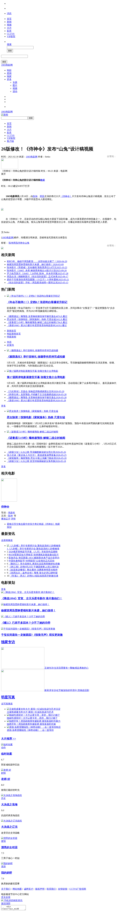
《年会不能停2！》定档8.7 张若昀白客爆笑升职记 (37, 302)
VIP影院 (11, 36)
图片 (15, 85)
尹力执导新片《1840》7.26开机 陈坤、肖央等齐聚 (37, 273)
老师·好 (5, 779)
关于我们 (5, 889)
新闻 (9, 22)
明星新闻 (11, 337)
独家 (9, 76)
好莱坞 (10, 345)
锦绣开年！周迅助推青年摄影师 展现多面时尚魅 (31, 724)
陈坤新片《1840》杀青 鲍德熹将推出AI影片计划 (37, 270)
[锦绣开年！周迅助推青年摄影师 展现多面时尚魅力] (33, 721)
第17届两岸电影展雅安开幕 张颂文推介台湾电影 (36, 377)
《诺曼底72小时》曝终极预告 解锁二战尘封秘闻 (37, 322)
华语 (9, 342)
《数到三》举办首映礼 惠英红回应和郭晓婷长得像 (34, 564)
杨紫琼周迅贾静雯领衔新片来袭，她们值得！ (35, 264)
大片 (9, 28)
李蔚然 (11, 512)
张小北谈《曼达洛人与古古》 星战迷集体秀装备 (36, 455)
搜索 (9, 44)
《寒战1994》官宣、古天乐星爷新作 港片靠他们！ (31, 598)
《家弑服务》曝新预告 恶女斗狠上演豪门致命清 (36, 458)
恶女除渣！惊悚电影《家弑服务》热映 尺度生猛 (37, 319)
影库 (9, 31)
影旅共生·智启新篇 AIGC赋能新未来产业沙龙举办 (34, 557)
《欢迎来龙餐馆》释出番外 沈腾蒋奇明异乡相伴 (33, 570)
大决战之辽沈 (9, 826)
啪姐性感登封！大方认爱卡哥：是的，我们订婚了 (32, 718)
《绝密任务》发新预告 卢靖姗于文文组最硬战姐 (36, 394)
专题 (15, 82)
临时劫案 (6, 753)
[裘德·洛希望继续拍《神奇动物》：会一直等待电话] (34, 727)
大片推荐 (8, 738)
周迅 (42, 196)
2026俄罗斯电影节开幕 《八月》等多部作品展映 (33, 551)
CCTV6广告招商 (77, 889)
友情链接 (62, 889)
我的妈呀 (6, 872)
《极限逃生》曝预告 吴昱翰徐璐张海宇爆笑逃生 (37, 316)
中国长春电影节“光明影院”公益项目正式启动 (31, 560)
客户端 (10, 141)
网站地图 (17, 889)
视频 (9, 25)
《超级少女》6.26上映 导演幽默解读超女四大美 (36, 452)
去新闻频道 (7, 540)
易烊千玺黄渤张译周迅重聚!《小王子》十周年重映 (38, 279)
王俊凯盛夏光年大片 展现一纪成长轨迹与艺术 (30, 712)
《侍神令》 (66, 196)
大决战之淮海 (9, 804)
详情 (13, 518)
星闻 (9, 73)
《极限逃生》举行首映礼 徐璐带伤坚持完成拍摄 (36, 356)
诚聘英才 (28, 889)
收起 (42, 180)
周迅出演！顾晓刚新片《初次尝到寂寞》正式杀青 (37, 276)
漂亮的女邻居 (9, 847)
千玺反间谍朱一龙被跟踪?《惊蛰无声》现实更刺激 (32, 634)
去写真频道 (7, 703)
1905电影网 (7, 65)
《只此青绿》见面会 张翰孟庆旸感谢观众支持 (35, 391)
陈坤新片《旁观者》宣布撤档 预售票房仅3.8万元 (37, 267)
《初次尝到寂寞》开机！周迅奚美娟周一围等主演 (37, 282)
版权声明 (39, 889)
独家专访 (8, 642)
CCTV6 (10, 34)
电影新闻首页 (14, 334)
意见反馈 (5, 897)
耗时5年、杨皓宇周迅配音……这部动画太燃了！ (37, 261)
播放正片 (5, 518)
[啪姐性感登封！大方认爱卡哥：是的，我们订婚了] (33, 715)
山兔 (27, 243)
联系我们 (51, 889)
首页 (9, 19)
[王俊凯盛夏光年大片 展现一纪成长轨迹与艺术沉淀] (33, 709)
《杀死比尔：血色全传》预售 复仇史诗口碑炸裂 (33, 573)
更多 (9, 79)
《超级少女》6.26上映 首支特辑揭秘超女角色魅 (36, 461)
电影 (9, 70)
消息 (9, 13)
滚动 (15, 91)
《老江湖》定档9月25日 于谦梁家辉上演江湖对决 (34, 567)
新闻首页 (11, 331)
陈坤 (35, 196)
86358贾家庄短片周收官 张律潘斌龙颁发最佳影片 (34, 554)
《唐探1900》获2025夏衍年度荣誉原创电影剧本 (37, 325)
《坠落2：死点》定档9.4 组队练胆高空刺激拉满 (34, 576)
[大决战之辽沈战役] (11, 821)
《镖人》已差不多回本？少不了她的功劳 (25, 622)
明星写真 (8, 697)
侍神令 (21, 243)
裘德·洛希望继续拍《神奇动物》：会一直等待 (30, 730)
